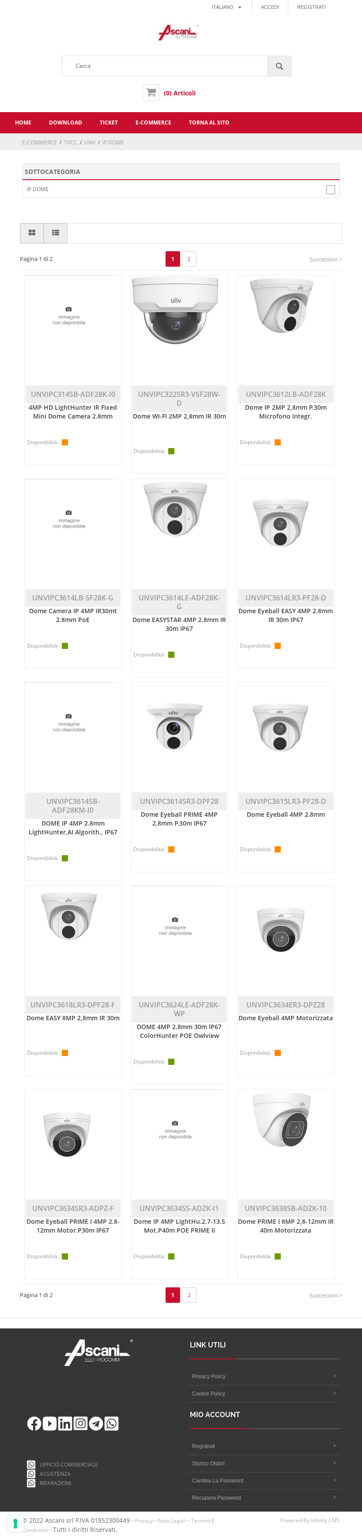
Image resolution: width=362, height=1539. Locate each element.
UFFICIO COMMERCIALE (67, 1464)
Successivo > (325, 259)
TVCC (70, 142)
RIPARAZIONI (54, 1483)
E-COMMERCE (39, 142)
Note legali (172, 1520)
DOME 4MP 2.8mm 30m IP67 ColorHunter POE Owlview (179, 1031)
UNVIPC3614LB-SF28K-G (72, 598)
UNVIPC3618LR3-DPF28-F (72, 1005)
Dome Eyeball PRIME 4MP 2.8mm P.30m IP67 (179, 818)
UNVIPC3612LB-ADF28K (286, 394)
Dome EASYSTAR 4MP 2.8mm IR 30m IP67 (179, 624)
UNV (89, 142)
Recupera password (216, 1498)
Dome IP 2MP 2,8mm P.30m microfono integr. (286, 411)
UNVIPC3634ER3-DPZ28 (285, 1005)
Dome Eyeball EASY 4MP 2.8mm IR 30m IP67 (285, 615)
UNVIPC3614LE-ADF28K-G (179, 602)
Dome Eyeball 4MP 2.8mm (286, 814)
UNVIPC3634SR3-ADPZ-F (73, 1208)
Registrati (311, 7)
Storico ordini (208, 1463)
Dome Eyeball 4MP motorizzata (285, 1018)
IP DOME (38, 189)
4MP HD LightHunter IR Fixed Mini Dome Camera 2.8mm (73, 411)
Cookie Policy (208, 1394)
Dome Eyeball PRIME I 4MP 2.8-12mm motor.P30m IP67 (73, 1225)
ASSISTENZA (54, 1474)
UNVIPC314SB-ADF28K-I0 (73, 394)
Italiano (223, 7)
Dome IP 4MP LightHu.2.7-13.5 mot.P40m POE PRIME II (179, 1225)
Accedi (270, 7)
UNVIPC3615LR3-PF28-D (285, 801)
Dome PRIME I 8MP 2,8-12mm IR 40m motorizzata (286, 1225)
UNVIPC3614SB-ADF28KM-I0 (73, 805)
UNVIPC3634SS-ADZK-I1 (179, 1208)
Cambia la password (218, 1481)
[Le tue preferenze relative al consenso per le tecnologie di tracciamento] (15, 1523)
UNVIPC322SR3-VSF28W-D (179, 398)
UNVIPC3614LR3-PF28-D (285, 598)
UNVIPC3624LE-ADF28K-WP (179, 1009)
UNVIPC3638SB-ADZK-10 (286, 1208)
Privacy (144, 1520)
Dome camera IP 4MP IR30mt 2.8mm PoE (73, 615)
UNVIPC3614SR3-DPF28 (179, 801)
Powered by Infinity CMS (310, 1520)
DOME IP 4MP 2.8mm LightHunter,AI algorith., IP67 (73, 827)
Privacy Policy (209, 1376)
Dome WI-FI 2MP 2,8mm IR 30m (179, 416)
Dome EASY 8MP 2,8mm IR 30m (73, 1018)
